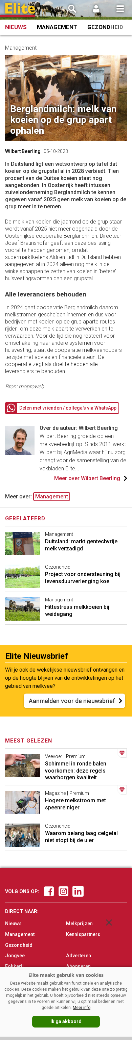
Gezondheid (105, 27)
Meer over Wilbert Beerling (87, 478)
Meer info (81, 1007)
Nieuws (16, 27)
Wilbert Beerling (23, 151)
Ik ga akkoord (66, 1021)
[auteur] (20, 453)
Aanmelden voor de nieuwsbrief (72, 700)
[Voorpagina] (20, 10)
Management (57, 27)
